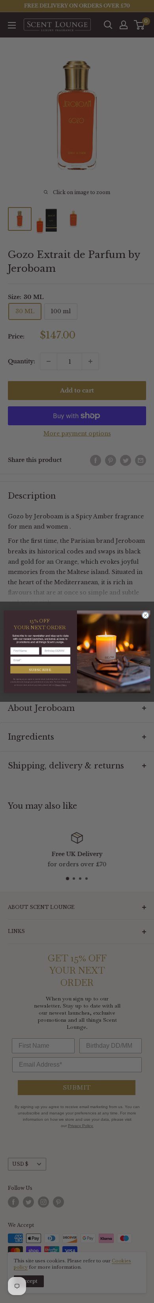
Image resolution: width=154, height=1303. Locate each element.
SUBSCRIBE (40, 669)
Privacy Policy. (61, 685)
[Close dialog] (145, 615)
